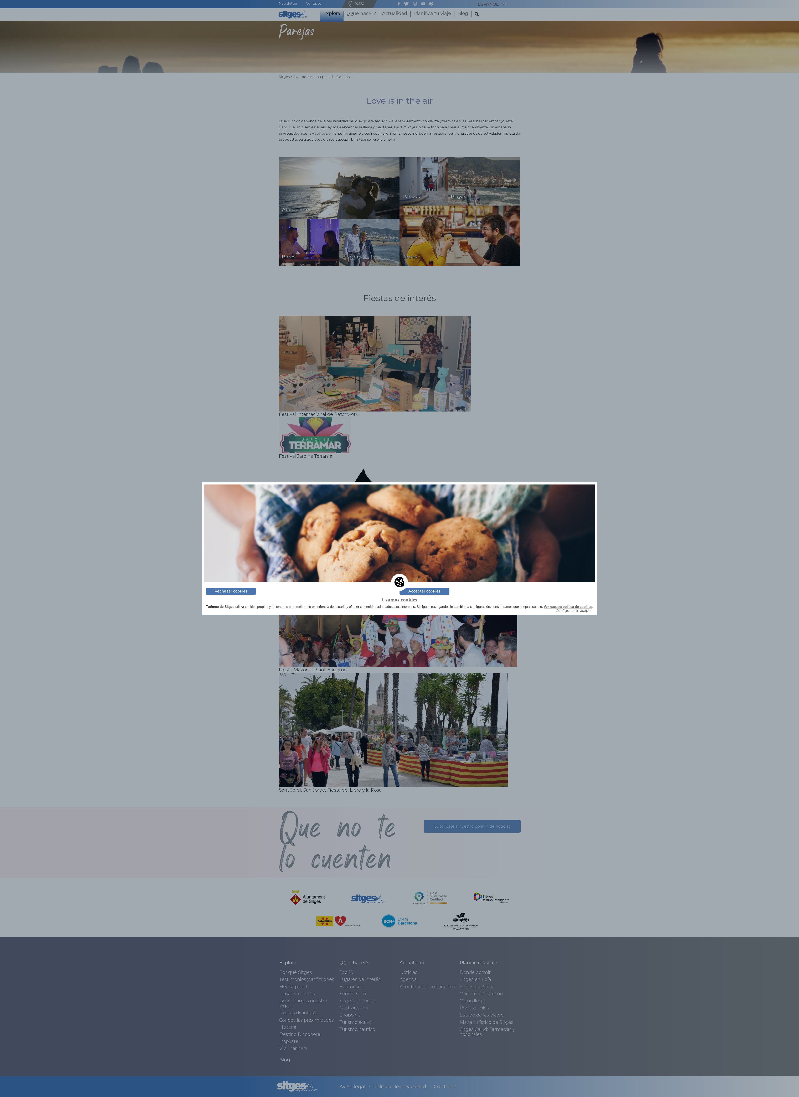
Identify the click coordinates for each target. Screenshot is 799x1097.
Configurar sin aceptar (574, 611)
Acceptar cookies (424, 591)
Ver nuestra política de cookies (568, 607)
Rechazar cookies (231, 591)
